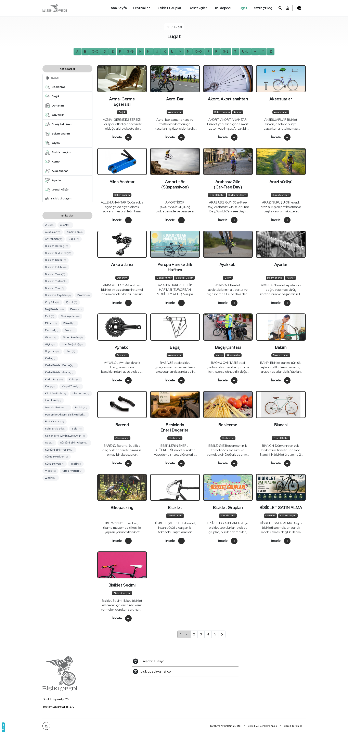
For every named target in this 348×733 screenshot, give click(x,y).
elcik (49, 316)
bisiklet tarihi (55, 274)
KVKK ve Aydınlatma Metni (225, 726)
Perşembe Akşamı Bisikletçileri (65, 414)
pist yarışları (54, 421)
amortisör (75, 232)
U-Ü (245, 51)
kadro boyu (54, 379)
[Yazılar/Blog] (46, 726)
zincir (50, 477)
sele (77, 428)
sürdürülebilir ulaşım (74, 442)
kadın (50, 358)
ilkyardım (52, 351)
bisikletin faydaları (58, 295)
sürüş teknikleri (56, 457)
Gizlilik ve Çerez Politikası (262, 726)
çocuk (71, 302)
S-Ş (226, 51)
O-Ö (198, 51)
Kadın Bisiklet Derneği (60, 365)
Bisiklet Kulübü (56, 267)
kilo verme (81, 393)
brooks (83, 295)
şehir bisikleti (55, 428)
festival (51, 330)
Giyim (50, 344)
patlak (81, 407)
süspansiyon (54, 463)
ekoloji (76, 309)
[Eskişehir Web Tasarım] (3, 727)
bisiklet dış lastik (58, 253)
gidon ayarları (73, 337)
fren (70, 330)
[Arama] (280, 8)
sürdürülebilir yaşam (59, 449)
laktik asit (53, 400)
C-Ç (95, 51)
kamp (50, 386)
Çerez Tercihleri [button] (293, 726)
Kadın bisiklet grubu (59, 372)
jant (70, 351)
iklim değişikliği (72, 344)
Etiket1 (51, 323)
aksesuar (52, 232)
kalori (74, 379)
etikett (69, 323)
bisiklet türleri (56, 281)
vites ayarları (72, 471)
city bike (52, 302)
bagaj (74, 239)
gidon (50, 337)
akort (65, 225)
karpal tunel (71, 386)
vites (50, 471)
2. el (49, 225)
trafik (76, 463)
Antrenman (53, 239)
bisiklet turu (54, 288)
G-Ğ (130, 51)
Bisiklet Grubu (55, 260)
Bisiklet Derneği (56, 246)
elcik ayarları (70, 316)
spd (49, 442)
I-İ (148, 51)
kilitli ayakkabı (55, 393)
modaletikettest (56, 407)
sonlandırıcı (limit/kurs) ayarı (65, 435)
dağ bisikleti (54, 309)
